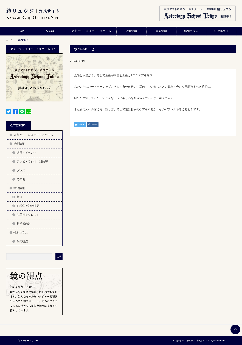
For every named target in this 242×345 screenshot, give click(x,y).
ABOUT (51, 30)
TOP (21, 30)
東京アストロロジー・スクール (91, 30)
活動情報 (131, 30)
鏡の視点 (22, 241)
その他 (21, 179)
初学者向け (24, 223)
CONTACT (221, 30)
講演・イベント (26, 152)
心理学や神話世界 (28, 205)
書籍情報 (161, 30)
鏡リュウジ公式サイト (196, 340)
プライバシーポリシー (27, 340)
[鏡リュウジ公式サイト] (32, 14)
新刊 (19, 196)
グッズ (21, 170)
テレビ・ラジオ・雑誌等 (32, 161)
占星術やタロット (28, 214)
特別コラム (191, 30)
